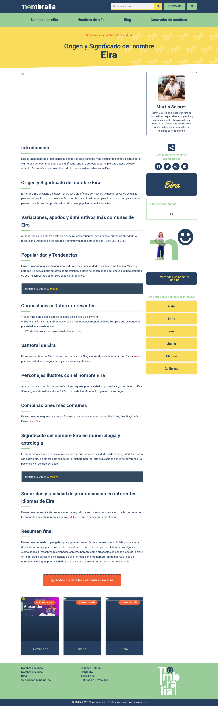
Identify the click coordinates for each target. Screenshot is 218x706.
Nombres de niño (44, 20)
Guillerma (171, 369)
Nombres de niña (91, 20)
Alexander (40, 649)
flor (38, 321)
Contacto (87, 672)
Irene (136, 356)
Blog (127, 20)
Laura (32, 421)
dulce (73, 517)
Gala (171, 306)
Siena (82, 649)
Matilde (171, 356)
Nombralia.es (94, 35)
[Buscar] (158, 6)
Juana (171, 344)
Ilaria (171, 319)
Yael (172, 331)
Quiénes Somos (91, 668)
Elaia (124, 649)
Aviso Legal (88, 676)
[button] (158, 166)
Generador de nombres (169, 20)
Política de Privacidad (94, 680)
